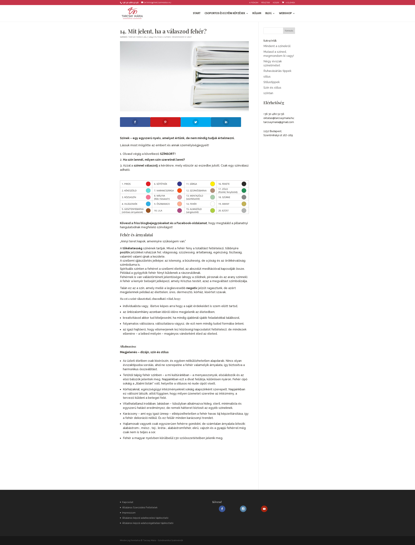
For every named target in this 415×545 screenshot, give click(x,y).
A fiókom (253, 3)
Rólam (256, 13)
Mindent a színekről (276, 46)
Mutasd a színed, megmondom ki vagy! (173, 37)
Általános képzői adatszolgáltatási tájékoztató (147, 523)
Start (197, 13)
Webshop (285, 13)
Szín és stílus (272, 87)
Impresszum (129, 512)
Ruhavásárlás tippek (277, 71)
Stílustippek (271, 82)
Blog (268, 13)
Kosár (276, 3)
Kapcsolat (127, 502)
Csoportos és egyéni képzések (225, 13)
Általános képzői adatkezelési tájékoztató (145, 518)
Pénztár (265, 3)
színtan (268, 93)
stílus (267, 76)
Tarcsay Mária (135, 37)
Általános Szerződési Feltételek (139, 507)
